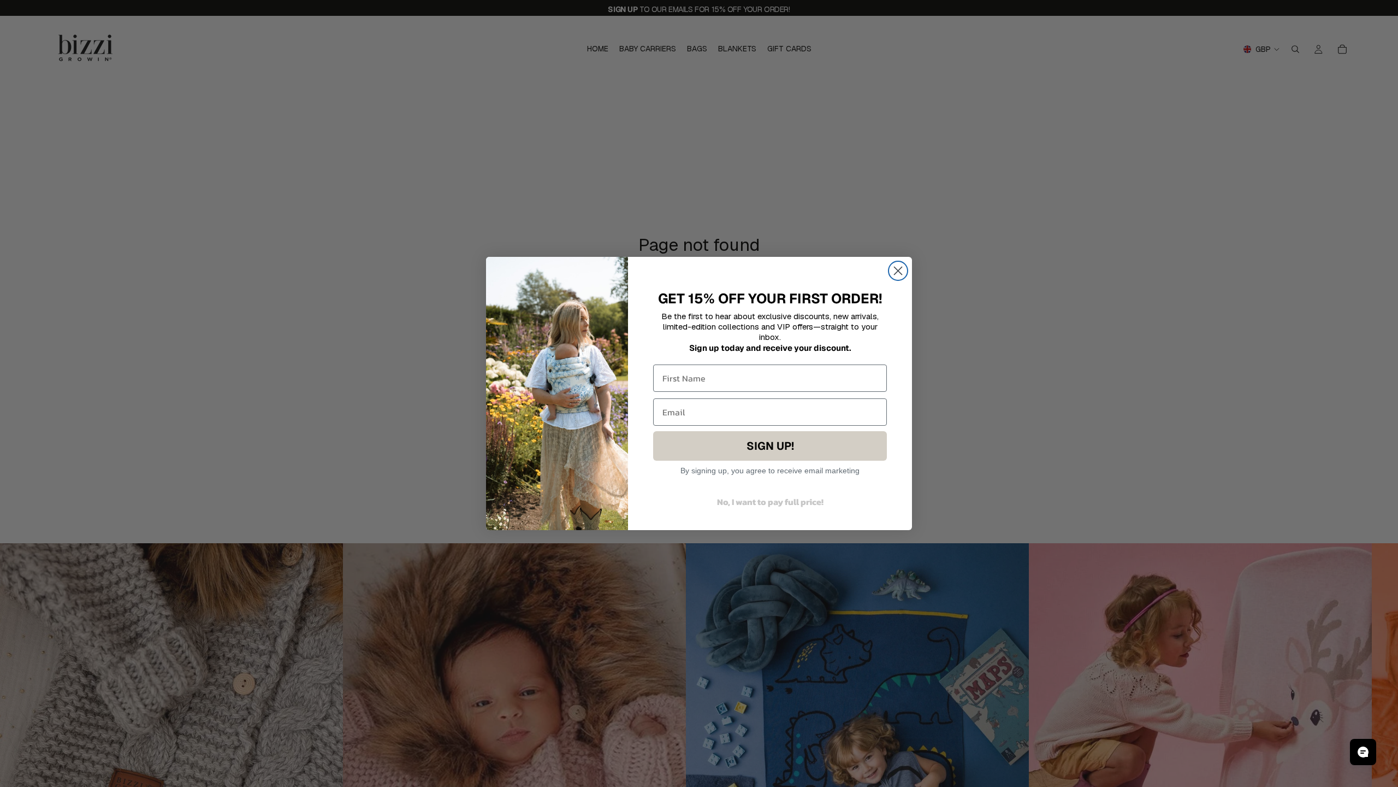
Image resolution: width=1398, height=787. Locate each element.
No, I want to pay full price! (770, 501)
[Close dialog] (898, 270)
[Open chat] (1363, 752)
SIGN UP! (770, 446)
